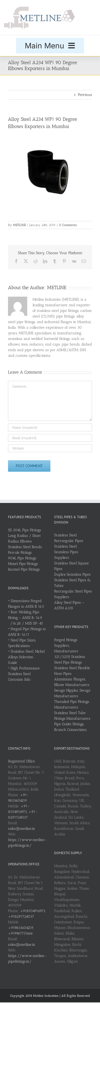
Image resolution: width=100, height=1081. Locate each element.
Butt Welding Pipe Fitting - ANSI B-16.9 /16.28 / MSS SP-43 (25, 618)
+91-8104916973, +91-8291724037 (22, 812)
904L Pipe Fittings (22, 558)
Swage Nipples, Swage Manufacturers (72, 693)
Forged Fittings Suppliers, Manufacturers (66, 645)
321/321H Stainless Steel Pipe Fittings (69, 659)
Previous (85, 94)
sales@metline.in (21, 828)
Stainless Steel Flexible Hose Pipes (72, 671)
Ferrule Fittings (20, 552)
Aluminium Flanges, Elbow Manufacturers (71, 682)
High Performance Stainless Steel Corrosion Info (24, 674)
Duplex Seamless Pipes (72, 574)
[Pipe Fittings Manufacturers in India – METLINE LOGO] (39, 8)
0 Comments (68, 225)
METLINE (19, 225)
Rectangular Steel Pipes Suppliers (73, 594)
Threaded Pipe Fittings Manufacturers (71, 704)
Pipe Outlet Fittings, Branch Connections (70, 727)
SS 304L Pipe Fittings (24, 530)
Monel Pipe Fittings (23, 563)
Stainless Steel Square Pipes (71, 566)
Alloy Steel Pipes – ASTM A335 (69, 605)
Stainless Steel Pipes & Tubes (72, 583)
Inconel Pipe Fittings (24, 569)
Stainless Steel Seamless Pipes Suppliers (66, 552)
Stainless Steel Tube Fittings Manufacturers (72, 716)
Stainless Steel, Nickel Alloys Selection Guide (26, 657)
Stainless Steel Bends (25, 547)
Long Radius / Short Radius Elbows (24, 538)
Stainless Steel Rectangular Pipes (68, 538)
